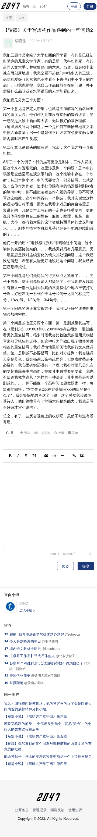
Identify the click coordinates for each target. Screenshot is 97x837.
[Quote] (46, 456)
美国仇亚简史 (19, 675)
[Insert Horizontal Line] (62, 456)
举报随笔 (16, 682)
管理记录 (40, 809)
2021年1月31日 (41, 40)
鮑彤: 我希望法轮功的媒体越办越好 (36, 634)
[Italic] (18, 456)
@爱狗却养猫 (34, 682)
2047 (43, 6)
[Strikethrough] (26, 456)
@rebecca (72, 634)
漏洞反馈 (57, 809)
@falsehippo (51, 648)
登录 (74, 6)
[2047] (10, 606)
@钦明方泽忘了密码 (45, 675)
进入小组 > (27, 610)
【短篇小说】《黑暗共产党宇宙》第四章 (35, 763)
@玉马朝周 (50, 641)
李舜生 (20, 40)
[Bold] (10, 456)
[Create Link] (74, 456)
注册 (90, 6)
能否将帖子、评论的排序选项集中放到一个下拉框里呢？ (48, 756)
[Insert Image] (82, 456)
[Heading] (34, 456)
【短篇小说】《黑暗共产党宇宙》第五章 (35, 736)
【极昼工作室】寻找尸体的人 (32, 655)
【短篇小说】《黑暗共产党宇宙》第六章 (35, 716)
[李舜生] (8, 43)
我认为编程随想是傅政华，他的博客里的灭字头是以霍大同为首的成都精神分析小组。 (48, 706)
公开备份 (22, 809)
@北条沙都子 (65, 655)
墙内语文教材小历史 (25, 648)
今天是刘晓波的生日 (25, 641)
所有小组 (29, 6)
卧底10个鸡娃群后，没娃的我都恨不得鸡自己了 (46, 662)
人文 (21, 17)
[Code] (54, 456)
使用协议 (75, 809)
